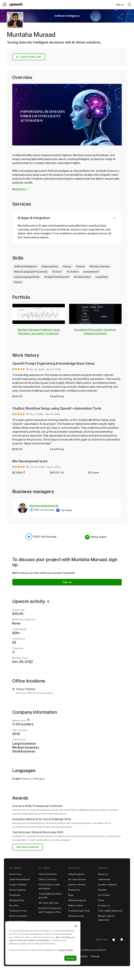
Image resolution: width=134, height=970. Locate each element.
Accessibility (81, 956)
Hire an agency (17, 889)
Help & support (76, 874)
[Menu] (5, 4)
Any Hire (13, 905)
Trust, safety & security (110, 910)
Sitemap (95, 956)
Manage (70, 958)
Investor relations (107, 884)
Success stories (77, 879)
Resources (74, 889)
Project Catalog (17, 884)
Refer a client (75, 905)
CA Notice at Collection (93, 950)
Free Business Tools (79, 910)
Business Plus (16, 900)
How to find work (48, 874)
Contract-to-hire (18, 910)
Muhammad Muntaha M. (44, 505)
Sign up (66, 582)
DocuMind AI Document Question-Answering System (95, 331)
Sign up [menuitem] (120, 4)
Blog (70, 895)
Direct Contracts (18, 916)
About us (103, 874)
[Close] (75, 926)
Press (101, 900)
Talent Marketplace (19, 879)
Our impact (104, 895)
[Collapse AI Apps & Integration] (114, 218)
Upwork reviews (77, 884)
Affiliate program (77, 900)
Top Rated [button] (66, 510)
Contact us (104, 905)
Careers (102, 889)
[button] (67, 189)
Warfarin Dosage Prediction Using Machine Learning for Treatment (38, 331)
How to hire (15, 874)
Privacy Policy (65, 950)
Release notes (76, 916)
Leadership (104, 879)
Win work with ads (48, 903)
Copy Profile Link (30, 56)
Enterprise (14, 895)
